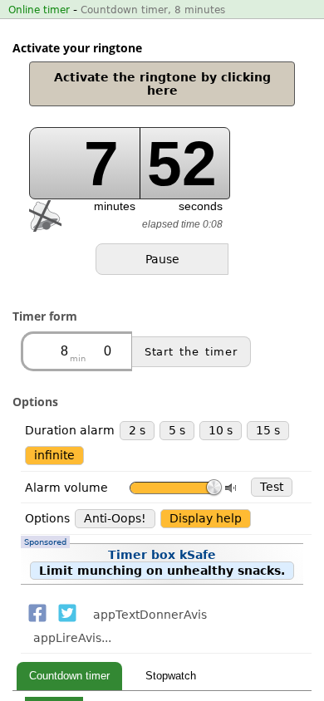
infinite (54, 455)
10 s (221, 430)
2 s (137, 430)
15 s (268, 430)
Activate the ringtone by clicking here (162, 84)
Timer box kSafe (154, 560)
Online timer (39, 10)
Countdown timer (69, 675)
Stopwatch (170, 675)
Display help (205, 518)
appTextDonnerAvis (150, 614)
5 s (177, 430)
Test (271, 486)
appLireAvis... (72, 638)
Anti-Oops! (115, 518)
